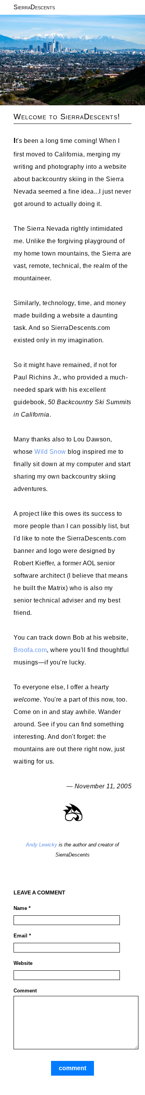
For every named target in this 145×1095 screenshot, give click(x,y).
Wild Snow (50, 451)
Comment (25, 991)
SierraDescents (34, 7)
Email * (22, 936)
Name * (22, 908)
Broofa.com (30, 650)
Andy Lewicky (41, 845)
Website (23, 963)
